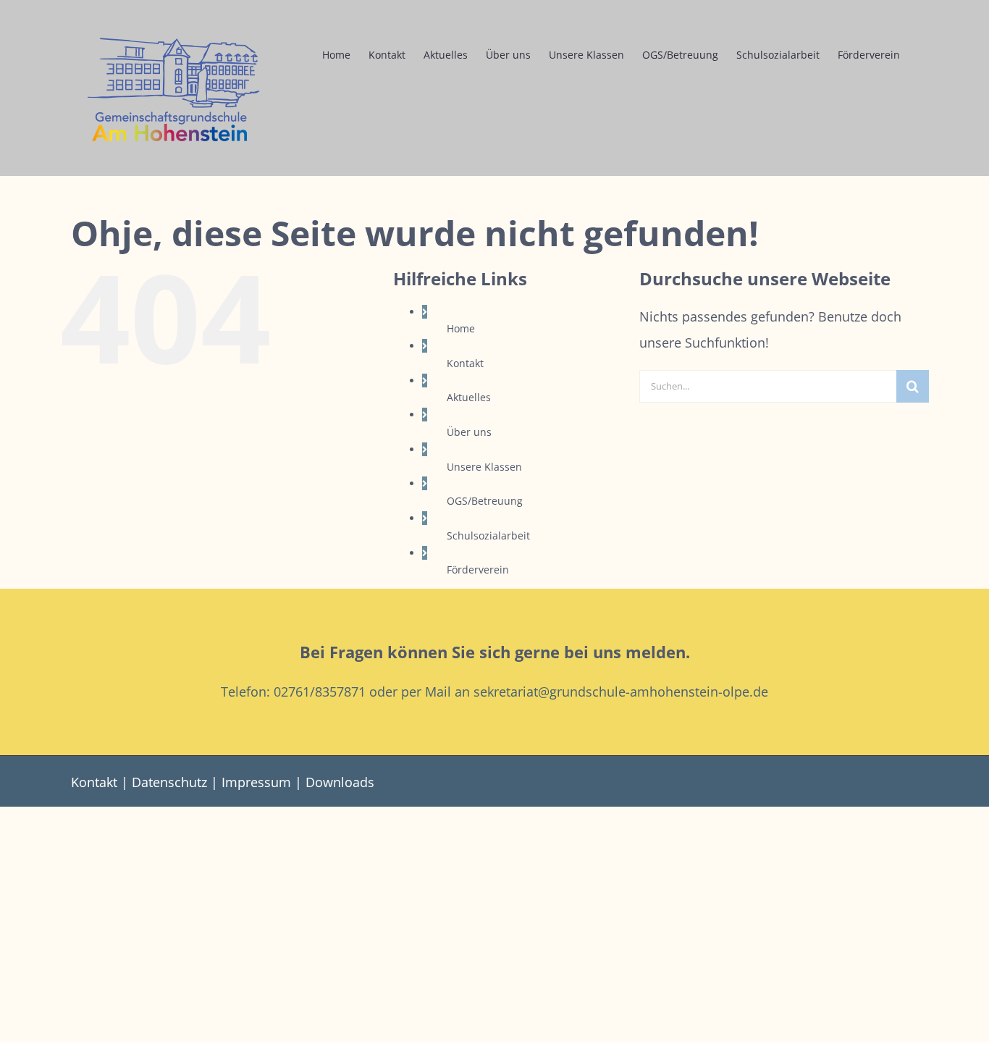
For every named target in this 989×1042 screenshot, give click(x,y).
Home (461, 328)
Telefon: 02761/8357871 (293, 691)
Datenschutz (169, 782)
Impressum (256, 782)
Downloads (340, 782)
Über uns (469, 432)
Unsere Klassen (484, 467)
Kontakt (465, 363)
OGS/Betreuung (485, 501)
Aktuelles (469, 397)
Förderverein (478, 569)
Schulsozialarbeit (488, 535)
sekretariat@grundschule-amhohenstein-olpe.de (621, 691)
